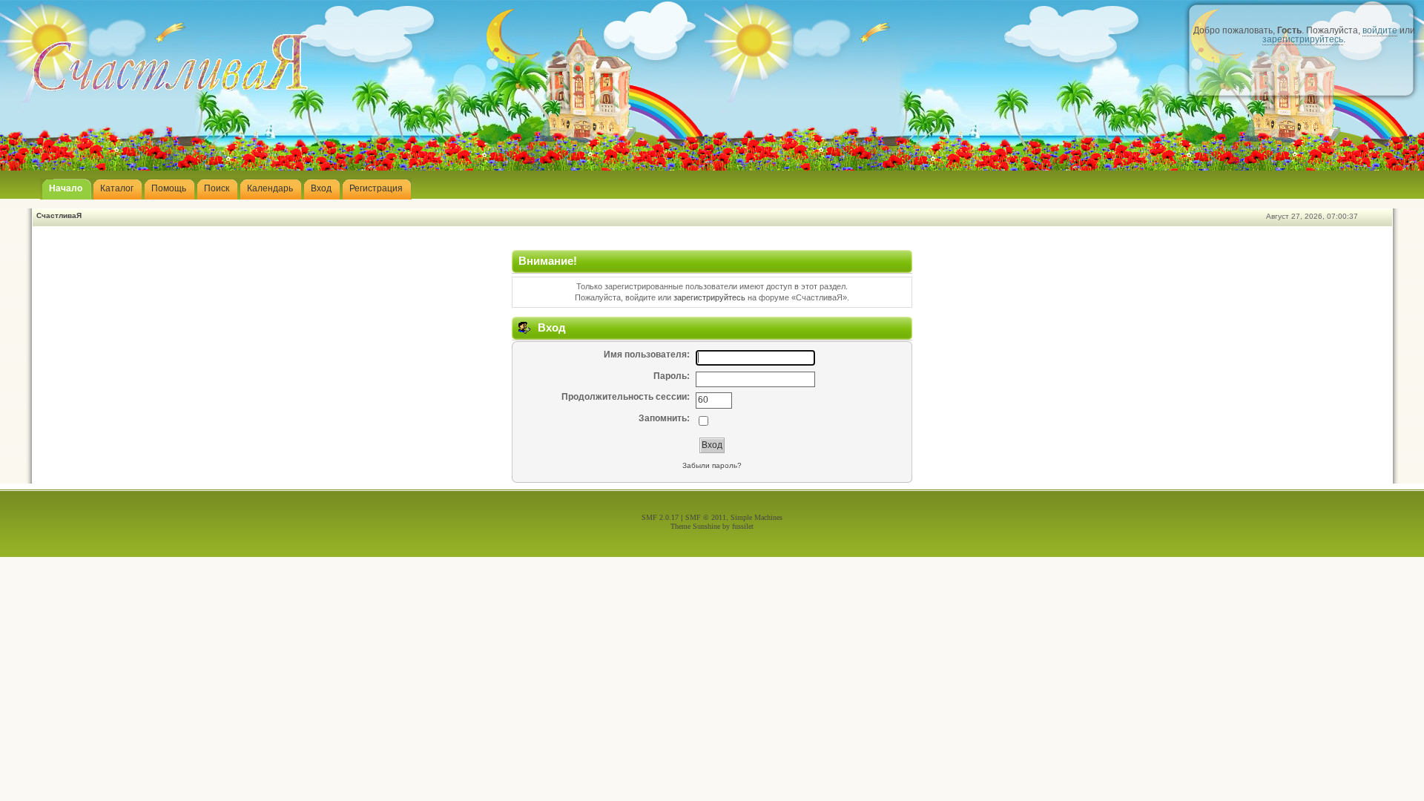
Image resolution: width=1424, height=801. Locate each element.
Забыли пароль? (712, 465)
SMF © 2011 (705, 517)
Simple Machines (756, 517)
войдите (1379, 30)
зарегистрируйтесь (1302, 39)
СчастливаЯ (59, 215)
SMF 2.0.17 (660, 517)
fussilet (743, 526)
